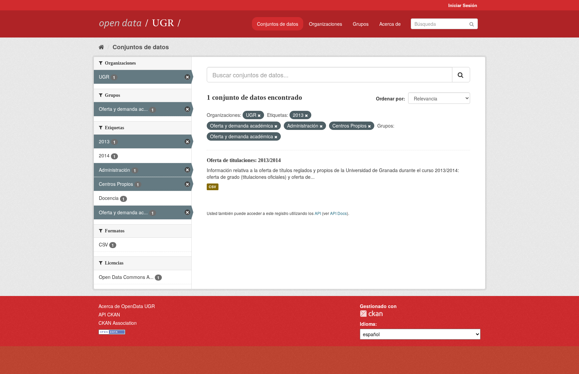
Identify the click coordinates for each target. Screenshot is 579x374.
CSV (212, 186)
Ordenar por (389, 98)
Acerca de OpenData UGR (127, 306)
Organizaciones (325, 23)
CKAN (371, 313)
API (318, 213)
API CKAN (109, 314)
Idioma (367, 323)
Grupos (361, 23)
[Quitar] (259, 115)
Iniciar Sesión (462, 5)
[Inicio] (101, 46)
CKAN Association (118, 322)
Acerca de (390, 23)
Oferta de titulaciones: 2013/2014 (244, 160)
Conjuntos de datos (277, 23)
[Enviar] (471, 23)
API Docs (338, 213)
